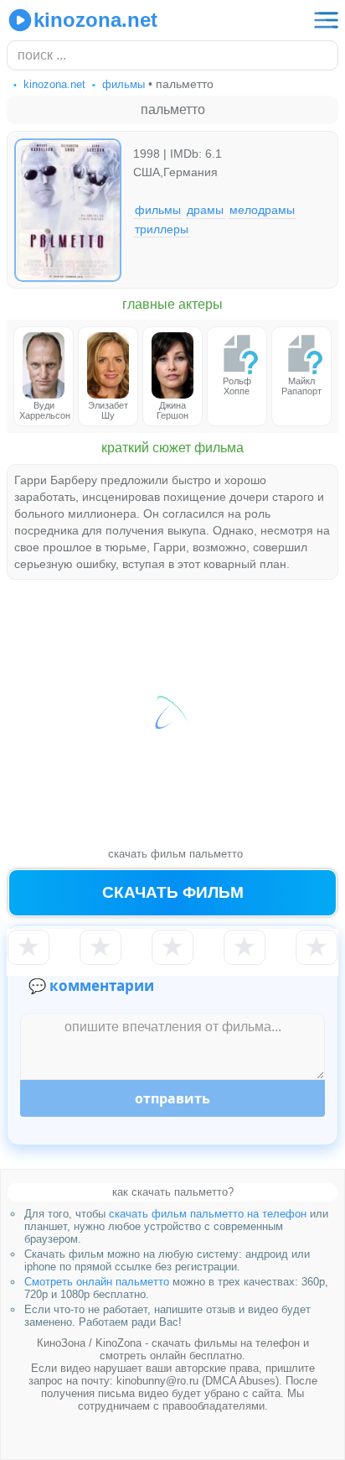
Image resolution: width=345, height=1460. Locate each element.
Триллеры (161, 228)
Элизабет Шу (108, 410)
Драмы (205, 209)
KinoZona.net (95, 19)
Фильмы (158, 209)
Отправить (172, 1098)
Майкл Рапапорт (301, 386)
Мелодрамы (262, 209)
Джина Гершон (172, 410)
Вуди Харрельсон (44, 410)
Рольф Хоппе (237, 386)
